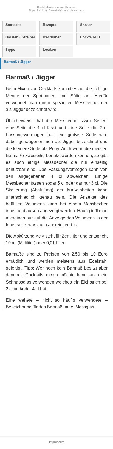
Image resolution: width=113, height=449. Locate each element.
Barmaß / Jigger (17, 62)
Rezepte (49, 25)
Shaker (86, 25)
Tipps (10, 49)
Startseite (13, 25)
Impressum (56, 442)
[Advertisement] (56, 374)
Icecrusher (52, 37)
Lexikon (49, 49)
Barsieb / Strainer (20, 37)
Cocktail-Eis (90, 37)
